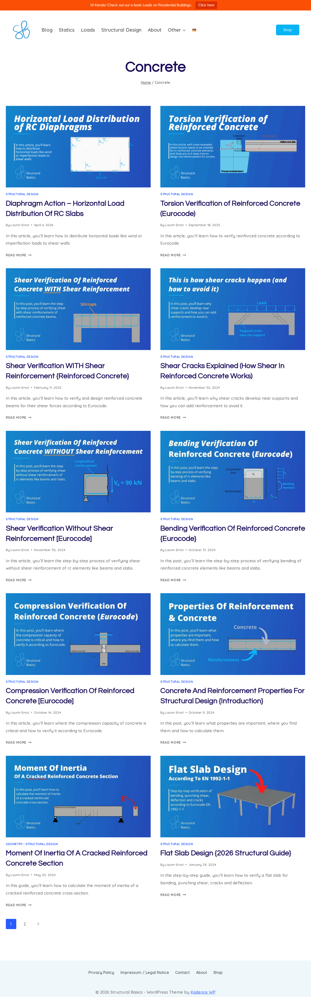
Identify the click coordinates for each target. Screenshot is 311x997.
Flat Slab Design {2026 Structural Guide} (225, 853)
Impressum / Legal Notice (145, 972)
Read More (19, 255)
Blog (47, 30)
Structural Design (121, 30)
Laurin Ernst (20, 225)
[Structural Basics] (21, 30)
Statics (67, 30)
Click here (206, 5)
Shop (287, 30)
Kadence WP (203, 992)
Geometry (14, 844)
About (155, 30)
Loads (88, 30)
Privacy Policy (101, 972)
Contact (182, 972)
